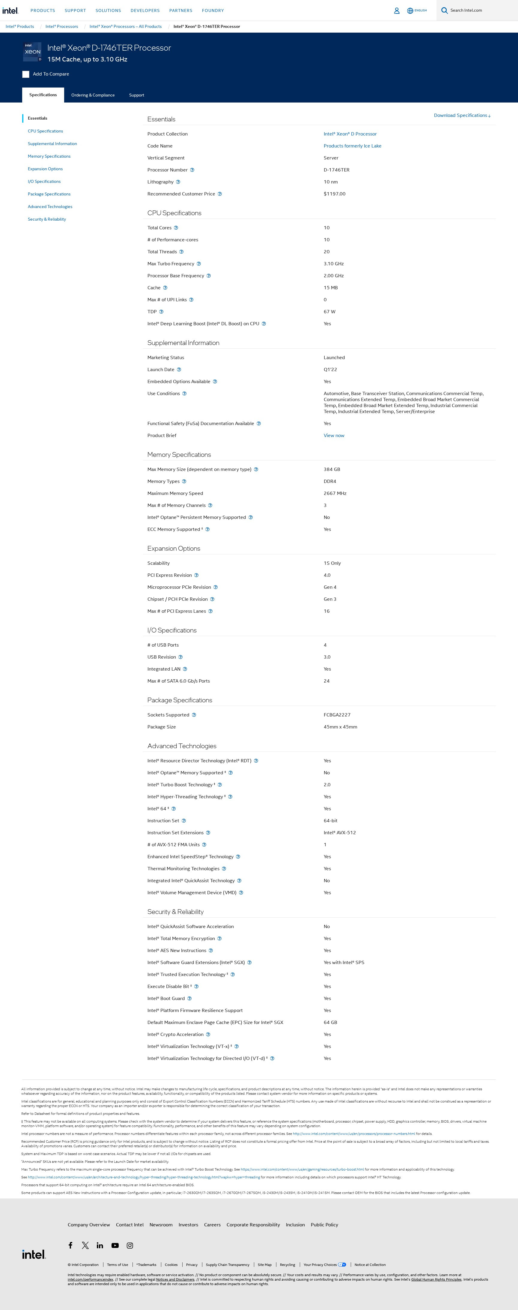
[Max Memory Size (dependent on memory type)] (256, 469)
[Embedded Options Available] (215, 381)
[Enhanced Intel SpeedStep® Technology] (238, 856)
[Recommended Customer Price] (219, 193)
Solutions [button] (108, 10)
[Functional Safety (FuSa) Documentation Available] (258, 423)
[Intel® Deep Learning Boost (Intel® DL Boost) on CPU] (263, 323)
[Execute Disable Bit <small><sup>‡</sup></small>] (196, 986)
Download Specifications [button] (460, 115)
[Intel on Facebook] (70, 1246)
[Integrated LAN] (185, 668)
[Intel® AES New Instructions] (210, 950)
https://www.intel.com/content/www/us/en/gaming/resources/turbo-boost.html (302, 1169)
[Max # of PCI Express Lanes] (210, 611)
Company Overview (89, 1225)
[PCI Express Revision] (196, 575)
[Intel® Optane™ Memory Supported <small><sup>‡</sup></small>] (230, 772)
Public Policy (324, 1225)
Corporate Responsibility (253, 1225)
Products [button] (43, 10)
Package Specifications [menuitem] (49, 194)
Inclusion (295, 1225)
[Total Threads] (181, 251)
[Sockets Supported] (194, 714)
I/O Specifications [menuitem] (44, 181)
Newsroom (161, 1225)
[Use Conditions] (184, 393)
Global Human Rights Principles (436, 1279)
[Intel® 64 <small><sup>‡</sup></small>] (173, 808)
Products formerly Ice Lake (353, 146)
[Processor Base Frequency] (208, 275)
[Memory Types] (184, 481)
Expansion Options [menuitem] (45, 168)
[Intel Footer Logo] (34, 1254)
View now (334, 436)
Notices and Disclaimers (175, 1279)
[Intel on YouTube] (115, 1246)
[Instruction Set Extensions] (208, 832)
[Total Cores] (176, 227)
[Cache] (165, 287)
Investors (188, 1225)
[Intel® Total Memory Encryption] (219, 938)
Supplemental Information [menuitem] (52, 143)
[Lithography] (178, 181)
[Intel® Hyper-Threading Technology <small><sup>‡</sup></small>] (230, 796)
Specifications (43, 95)
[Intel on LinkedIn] (100, 1246)
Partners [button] (180, 10)
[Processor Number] (192, 169)
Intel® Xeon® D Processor (350, 134)
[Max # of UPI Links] (191, 299)
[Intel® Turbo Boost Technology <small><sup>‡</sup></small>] (219, 784)
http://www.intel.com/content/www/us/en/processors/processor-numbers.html (354, 1133)
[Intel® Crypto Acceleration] (208, 1034)
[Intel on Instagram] (130, 1246)
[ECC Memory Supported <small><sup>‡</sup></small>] (207, 529)
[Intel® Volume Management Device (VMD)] (241, 892)
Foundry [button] (213, 10)
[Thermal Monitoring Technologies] (224, 868)
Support (136, 95)
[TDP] (161, 311)
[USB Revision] (180, 656)
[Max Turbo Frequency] (198, 263)
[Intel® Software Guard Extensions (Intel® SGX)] (249, 962)
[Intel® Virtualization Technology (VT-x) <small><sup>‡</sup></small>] (236, 1046)
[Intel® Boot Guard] (189, 998)
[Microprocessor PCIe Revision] (215, 587)
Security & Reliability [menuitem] (47, 219)
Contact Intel (130, 1225)
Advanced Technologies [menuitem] (50, 206)
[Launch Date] (179, 369)
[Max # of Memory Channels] (210, 505)
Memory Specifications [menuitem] (49, 156)
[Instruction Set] (183, 820)
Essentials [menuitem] (37, 118)
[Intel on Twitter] (85, 1246)
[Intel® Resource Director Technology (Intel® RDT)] (256, 760)
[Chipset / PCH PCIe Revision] (212, 599)
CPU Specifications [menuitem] (45, 131)
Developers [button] (145, 10)
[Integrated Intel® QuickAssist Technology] (239, 880)
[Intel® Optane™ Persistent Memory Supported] (250, 517)
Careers (212, 1225)
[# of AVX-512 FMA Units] (204, 844)
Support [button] (75, 10)
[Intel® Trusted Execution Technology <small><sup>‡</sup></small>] (232, 974)
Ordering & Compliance (93, 95)
